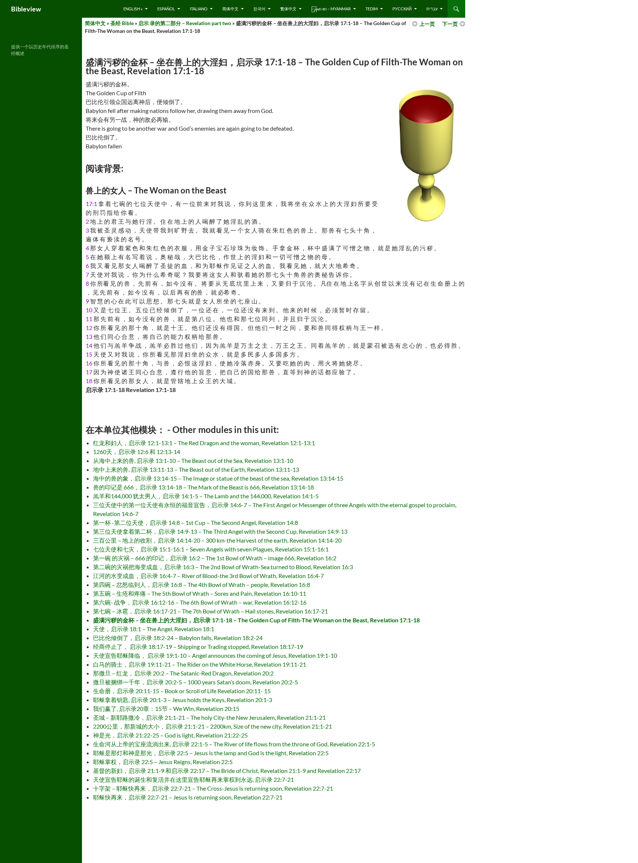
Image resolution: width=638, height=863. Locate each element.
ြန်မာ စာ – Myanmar (331, 8)
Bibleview (26, 9)
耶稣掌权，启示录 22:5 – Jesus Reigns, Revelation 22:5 (163, 761)
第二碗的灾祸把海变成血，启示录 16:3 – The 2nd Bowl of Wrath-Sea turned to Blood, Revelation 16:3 (223, 566)
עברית (432, 8)
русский (402, 8)
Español (166, 8)
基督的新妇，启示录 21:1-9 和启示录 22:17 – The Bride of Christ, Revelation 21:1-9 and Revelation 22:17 (227, 770)
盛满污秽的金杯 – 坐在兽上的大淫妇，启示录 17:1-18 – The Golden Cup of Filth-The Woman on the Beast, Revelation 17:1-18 (256, 619)
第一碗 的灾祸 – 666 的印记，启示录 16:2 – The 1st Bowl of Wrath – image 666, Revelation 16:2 (214, 557)
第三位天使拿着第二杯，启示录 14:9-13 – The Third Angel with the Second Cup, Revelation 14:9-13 (220, 531)
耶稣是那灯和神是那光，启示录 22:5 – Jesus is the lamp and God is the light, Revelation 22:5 (211, 752)
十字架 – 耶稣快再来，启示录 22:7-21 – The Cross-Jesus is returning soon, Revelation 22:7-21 (213, 788)
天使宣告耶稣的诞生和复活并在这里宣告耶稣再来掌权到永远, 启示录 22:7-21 (193, 779)
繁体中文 (288, 8)
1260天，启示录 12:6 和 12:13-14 (136, 451)
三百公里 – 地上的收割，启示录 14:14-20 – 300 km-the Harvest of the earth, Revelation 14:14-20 (217, 540)
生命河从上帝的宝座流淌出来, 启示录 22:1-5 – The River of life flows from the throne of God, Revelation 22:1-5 (234, 743)
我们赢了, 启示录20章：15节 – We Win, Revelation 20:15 (166, 708)
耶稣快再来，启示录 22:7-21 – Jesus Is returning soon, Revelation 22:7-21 (187, 797)
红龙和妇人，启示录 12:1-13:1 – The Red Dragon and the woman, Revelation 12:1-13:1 (204, 442)
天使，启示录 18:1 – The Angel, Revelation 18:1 (153, 628)
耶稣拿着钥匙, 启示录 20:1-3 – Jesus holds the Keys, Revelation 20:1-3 (182, 699)
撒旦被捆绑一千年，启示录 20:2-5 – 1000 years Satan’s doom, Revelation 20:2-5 (195, 681)
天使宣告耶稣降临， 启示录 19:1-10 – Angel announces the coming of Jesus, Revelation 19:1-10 (215, 655)
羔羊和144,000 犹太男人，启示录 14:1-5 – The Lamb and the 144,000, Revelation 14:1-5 (206, 495)
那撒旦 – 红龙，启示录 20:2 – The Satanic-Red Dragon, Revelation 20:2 (183, 673)
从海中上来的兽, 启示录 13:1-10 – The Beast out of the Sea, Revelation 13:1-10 (193, 460)
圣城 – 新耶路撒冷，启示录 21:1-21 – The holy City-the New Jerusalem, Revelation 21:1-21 (209, 717)
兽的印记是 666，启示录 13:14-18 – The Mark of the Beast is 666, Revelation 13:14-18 (203, 487)
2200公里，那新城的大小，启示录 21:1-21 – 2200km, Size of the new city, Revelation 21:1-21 (212, 726)
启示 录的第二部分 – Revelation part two (184, 23)
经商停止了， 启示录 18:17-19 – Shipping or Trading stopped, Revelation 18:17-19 (198, 646)
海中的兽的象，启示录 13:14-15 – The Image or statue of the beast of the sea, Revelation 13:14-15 (218, 478)
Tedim (372, 8)
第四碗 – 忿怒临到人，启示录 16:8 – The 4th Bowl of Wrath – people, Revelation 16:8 (201, 584)
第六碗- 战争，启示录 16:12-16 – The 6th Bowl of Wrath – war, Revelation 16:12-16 (199, 602)
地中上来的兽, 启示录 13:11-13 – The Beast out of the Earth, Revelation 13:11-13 (196, 469)
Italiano (198, 8)
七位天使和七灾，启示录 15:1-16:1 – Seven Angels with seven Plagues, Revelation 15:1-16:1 (211, 549)
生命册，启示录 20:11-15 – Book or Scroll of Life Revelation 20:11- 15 (182, 690)
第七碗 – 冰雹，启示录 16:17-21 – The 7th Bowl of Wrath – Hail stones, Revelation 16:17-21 (210, 611)
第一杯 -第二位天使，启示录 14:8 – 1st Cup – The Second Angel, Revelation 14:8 (195, 522)
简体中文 (230, 8)
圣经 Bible (122, 23)
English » (133, 8)
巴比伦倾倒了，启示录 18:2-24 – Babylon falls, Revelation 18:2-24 (178, 637)
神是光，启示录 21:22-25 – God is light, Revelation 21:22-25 (170, 735)
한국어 (259, 8)
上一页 (427, 24)
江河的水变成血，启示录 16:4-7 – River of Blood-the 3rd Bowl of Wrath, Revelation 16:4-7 (208, 575)
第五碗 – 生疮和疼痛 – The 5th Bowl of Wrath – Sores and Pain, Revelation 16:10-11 (199, 593)
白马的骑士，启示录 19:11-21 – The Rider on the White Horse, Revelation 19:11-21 (199, 664)
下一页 (450, 24)
